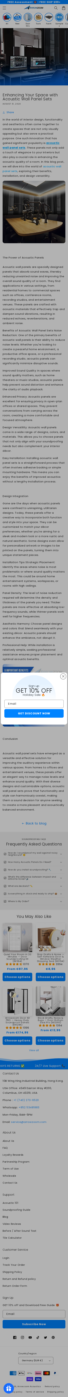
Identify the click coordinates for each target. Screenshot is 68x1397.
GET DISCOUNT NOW (34, 713)
